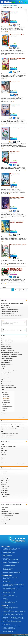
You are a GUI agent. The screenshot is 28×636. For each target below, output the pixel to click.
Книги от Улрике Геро (6, 437)
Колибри (3, 452)
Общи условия (14, 635)
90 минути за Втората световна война (10, 596)
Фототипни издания (6, 372)
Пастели (3, 509)
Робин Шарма (4, 475)
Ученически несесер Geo (8, 608)
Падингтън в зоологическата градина (10, 577)
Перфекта (3, 454)
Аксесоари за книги (5, 383)
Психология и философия (7, 358)
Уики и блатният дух (7, 591)
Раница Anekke (4, 517)
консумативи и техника (9, 552)
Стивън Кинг (4, 488)
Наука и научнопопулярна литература (10, 352)
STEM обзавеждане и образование (10, 561)
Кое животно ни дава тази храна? (9, 610)
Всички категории (22, 417)
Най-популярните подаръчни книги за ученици (12, 424)
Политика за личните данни (22, 635)
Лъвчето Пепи (6, 578)
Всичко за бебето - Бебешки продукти (10, 559)
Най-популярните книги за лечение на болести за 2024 (13, 430)
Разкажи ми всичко (7, 581)
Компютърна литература (7, 340)
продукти (7, 555)
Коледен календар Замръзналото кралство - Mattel (13, 614)
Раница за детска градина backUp (9, 620)
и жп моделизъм (9, 563)
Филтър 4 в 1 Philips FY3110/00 (9, 628)
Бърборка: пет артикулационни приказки (11, 601)
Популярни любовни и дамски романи (10, 309)
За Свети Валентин (6, 402)
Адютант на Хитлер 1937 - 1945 (9, 592)
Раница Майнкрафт (5, 519)
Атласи (2, 456)
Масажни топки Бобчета (8, 627)
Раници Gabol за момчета (7, 515)
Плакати (4, 404)
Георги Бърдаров (5, 486)
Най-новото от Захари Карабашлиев (9, 311)
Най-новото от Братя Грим (7, 313)
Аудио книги (4, 408)
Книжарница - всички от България (11, 548)
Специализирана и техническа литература (11, 354)
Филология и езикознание (7, 350)
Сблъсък (4, 622)
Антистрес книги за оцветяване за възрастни (12, 315)
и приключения (8, 568)
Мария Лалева (4, 490)
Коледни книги (12, 5)
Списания (3, 413)
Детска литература (5, 344)
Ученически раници (6, 511)
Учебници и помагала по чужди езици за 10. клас (12, 428)
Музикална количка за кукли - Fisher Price (11, 625)
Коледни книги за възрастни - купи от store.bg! (12, 303)
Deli (2, 448)
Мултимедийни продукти (7, 406)
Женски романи (5, 305)
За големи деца (6, 396)
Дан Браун (3, 484)
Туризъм (3, 376)
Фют (2, 460)
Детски (6, 558)
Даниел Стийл (4, 471)
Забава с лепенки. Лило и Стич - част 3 (10, 580)
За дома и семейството (6, 364)
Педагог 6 (3, 458)
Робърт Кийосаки (5, 480)
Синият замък (5, 599)
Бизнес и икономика (6, 338)
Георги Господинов (5, 494)
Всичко (9, 565)
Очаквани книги (5, 415)
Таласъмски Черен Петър (8, 631)
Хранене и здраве (5, 362)
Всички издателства (21, 464)
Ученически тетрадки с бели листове (10, 513)
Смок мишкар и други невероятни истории (11, 589)
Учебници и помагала (6, 346)
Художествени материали (8, 553)
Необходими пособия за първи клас (9, 433)
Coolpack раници (5, 523)
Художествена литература (7, 342)
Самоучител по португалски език (9, 588)
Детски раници (4, 507)
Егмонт (2, 444)
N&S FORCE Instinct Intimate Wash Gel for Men (12, 621)
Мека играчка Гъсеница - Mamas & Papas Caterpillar (13, 618)
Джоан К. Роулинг (5, 477)
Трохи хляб (5, 598)
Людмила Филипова (6, 482)
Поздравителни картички (7, 385)
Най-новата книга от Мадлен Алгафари (10, 426)
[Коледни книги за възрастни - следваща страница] (26, 289)
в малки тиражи (9, 566)
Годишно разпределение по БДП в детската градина (13, 582)
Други (2, 389)
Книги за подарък (5, 307)
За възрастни (6, 398)
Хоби (2, 379)
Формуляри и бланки (6, 381)
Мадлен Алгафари (5, 478)
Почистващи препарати (7, 551)
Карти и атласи (4, 374)
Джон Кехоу (4, 496)
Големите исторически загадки (9, 630)
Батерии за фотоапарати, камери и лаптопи (11, 572)
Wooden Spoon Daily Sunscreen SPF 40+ (10, 607)
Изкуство (3, 366)
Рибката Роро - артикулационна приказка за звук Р (13, 586)
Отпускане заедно (6, 624)
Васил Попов (4, 492)
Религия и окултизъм (6, 360)
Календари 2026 (5, 378)
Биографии (4, 368)
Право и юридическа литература (9, 356)
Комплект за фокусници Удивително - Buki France (13, 617)
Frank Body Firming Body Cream (9, 615)
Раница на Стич (5, 521)
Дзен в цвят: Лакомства (7, 594)
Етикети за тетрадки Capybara (9, 602)
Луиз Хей (3, 473)
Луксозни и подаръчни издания (8, 370)
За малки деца (6, 394)
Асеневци (3, 462)
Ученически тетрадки (6, 348)
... (7, 5)
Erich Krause (4, 450)
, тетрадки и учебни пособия (11, 562)
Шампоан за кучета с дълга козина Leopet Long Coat (13, 612)
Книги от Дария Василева (7, 435)
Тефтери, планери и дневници (8, 387)
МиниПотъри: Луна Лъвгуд (8, 595)
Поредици (4, 410)
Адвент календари (6, 400)
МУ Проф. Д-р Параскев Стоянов (8, 446)
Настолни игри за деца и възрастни (10, 549)
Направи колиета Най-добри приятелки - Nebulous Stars (14, 611)
